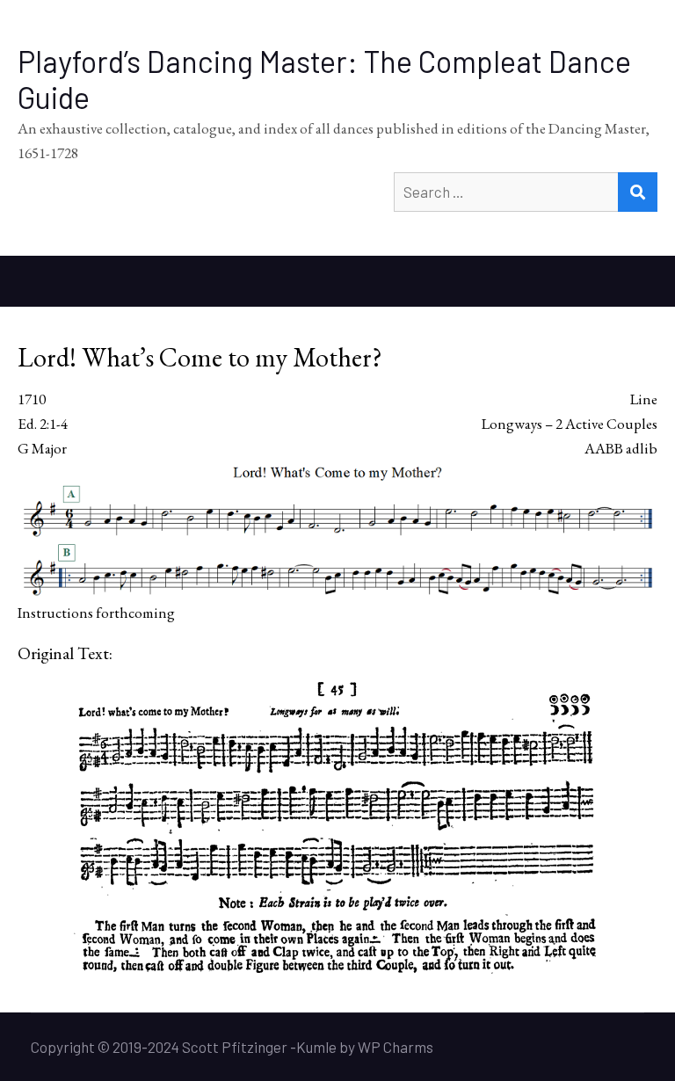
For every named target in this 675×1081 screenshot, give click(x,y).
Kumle (316, 1047)
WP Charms (395, 1047)
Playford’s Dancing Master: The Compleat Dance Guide (324, 79)
